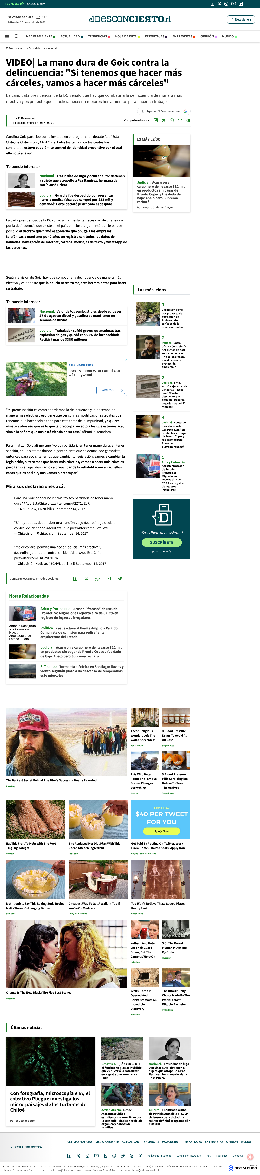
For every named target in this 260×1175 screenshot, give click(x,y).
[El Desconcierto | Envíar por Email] (180, 120)
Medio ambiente (39, 36)
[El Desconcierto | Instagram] (226, 4)
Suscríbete (161, 542)
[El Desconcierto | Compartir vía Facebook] (155, 120)
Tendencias (97, 36)
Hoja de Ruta (126, 36)
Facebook (69, 1156)
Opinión (207, 36)
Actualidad (70, 36)
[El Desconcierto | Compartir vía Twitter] (163, 120)
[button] (241, 19)
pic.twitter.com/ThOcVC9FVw (36, 558)
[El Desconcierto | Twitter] (220, 3)
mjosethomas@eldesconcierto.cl (63, 1170)
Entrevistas (182, 36)
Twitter (79, 1155)
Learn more (108, 390)
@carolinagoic (95, 522)
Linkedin (105, 1156)
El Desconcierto (16, 48)
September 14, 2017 (70, 509)
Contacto (238, 1155)
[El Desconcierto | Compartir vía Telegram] (188, 120)
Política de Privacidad (159, 1155)
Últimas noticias (79, 1141)
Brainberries (81, 365)
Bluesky (140, 1156)
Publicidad (222, 1155)
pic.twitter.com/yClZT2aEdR (69, 503)
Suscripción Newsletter (189, 1155)
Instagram (87, 1156)
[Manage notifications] (250, 1157)
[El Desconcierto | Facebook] (212, 4)
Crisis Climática (36, 4)
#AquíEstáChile (35, 503)
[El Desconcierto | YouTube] (233, 3)
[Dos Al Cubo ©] (243, 1170)
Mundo (228, 36)
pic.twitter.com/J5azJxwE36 (91, 528)
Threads (132, 1155)
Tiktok (123, 1156)
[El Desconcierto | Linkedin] (241, 4)
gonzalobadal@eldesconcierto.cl (141, 1170)
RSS (209, 1155)
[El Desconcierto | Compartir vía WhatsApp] (171, 120)
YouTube (96, 1155)
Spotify (114, 1156)
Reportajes (154, 36)
